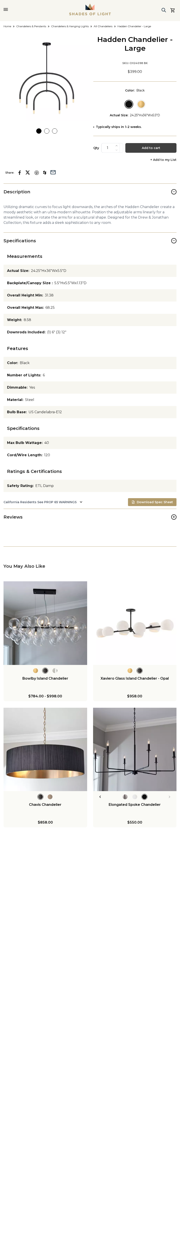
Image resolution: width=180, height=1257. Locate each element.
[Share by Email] (53, 172)
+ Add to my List (163, 160)
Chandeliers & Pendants (31, 26)
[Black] (128, 104)
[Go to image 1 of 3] (38, 131)
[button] (47, 78)
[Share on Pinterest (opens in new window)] (36, 173)
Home (7, 26)
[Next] (169, 796)
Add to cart (151, 148)
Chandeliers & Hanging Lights (70, 26)
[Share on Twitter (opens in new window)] (27, 172)
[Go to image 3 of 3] (54, 131)
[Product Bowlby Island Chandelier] (45, 623)
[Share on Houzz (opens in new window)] (44, 173)
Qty (96, 148)
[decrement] (116, 150)
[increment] (116, 146)
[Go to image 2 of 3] (46, 131)
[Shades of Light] (90, 9)
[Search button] (164, 10)
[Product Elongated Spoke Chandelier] (135, 749)
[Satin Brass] (141, 104)
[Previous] (100, 796)
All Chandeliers (103, 26)
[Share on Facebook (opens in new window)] (19, 173)
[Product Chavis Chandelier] (45, 749)
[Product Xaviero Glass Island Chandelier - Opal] (135, 623)
